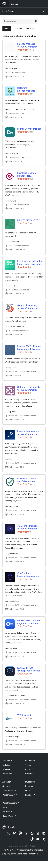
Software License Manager (26, 89)
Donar (29, 790)
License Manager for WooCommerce (27, 45)
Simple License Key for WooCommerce (27, 306)
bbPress (7, 811)
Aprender (6, 782)
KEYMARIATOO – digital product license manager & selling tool (29, 669)
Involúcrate (30, 782)
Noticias (6, 765)
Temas (28, 765)
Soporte (6, 786)
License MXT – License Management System (29, 347)
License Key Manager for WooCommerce (28, 432)
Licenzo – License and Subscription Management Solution (28, 480)
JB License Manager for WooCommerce (27, 527)
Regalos (30, 795)
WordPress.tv (9, 795)
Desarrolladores (9, 790)
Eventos (29, 786)
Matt (5, 807)
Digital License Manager (29, 128)
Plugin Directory (9, 11)
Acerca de (7, 760)
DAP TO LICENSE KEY (28, 220)
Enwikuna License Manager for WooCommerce (26, 174)
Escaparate (30, 760)
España (11, 827)
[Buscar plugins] (35, 21)
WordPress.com (10, 803)
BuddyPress (9, 816)
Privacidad (7, 773)
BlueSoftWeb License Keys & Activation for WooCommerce (28, 622)
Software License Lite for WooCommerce (28, 388)
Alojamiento (7, 769)
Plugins (28, 769)
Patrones (29, 773)
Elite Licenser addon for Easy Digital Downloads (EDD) (29, 263)
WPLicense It (24, 715)
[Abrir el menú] (44, 3)
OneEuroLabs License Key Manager (28, 574)
